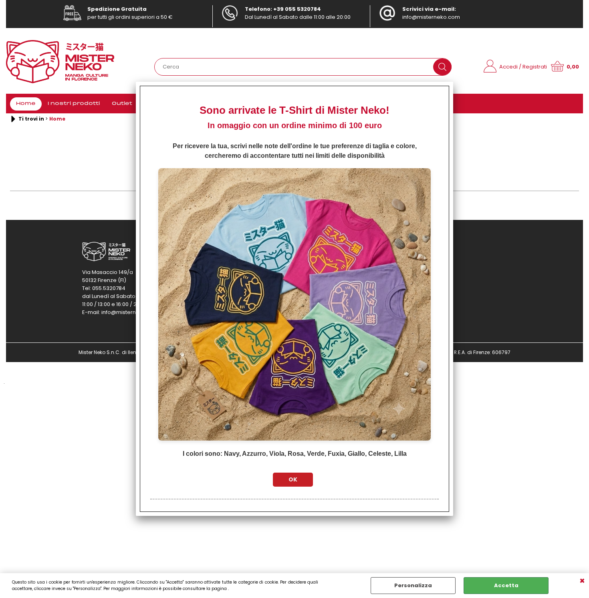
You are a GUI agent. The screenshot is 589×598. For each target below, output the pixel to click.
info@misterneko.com (431, 17)
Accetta (506, 585)
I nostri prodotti (74, 103)
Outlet (122, 103)
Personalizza (413, 585)
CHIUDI (582, 581)
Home (26, 103)
